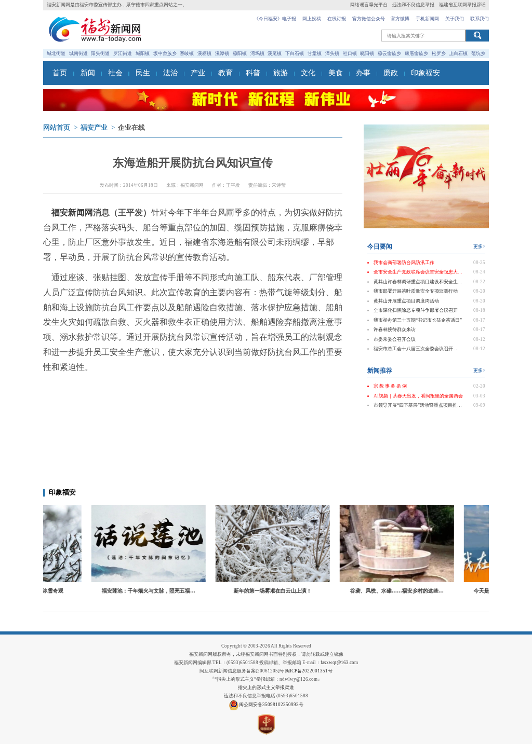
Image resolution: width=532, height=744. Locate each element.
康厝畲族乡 (416, 53)
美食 (335, 73)
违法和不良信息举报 (413, 4)
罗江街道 (122, 53)
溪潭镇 (222, 53)
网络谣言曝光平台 (369, 4)
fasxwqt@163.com (339, 662)
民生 (143, 73)
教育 (225, 73)
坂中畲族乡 (165, 53)
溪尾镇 (275, 53)
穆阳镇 (240, 53)
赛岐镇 (187, 53)
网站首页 (56, 127)
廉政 (390, 73)
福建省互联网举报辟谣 (462, 4)
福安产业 (94, 127)
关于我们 (454, 18)
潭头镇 (332, 53)
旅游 (280, 73)
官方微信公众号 (368, 18)
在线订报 (336, 18)
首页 (59, 73)
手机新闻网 (427, 18)
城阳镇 (143, 53)
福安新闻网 (72, 212)
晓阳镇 (367, 53)
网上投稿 (311, 18)
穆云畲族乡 (389, 53)
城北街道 (56, 53)
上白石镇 (458, 53)
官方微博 (400, 18)
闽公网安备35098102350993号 (271, 704)
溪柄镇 (204, 53)
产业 (198, 73)
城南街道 (78, 53)
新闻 (88, 73)
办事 (363, 73)
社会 (115, 73)
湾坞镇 (257, 53)
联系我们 (479, 18)
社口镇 (350, 53)
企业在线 (131, 127)
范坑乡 (478, 53)
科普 (253, 73)
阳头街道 (100, 53)
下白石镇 (294, 53)
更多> (479, 246)
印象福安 (425, 73)
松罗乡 (439, 53)
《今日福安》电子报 (275, 18)
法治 (170, 73)
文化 (308, 73)
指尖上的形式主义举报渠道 (266, 687)
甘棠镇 (315, 53)
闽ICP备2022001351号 (308, 670)
